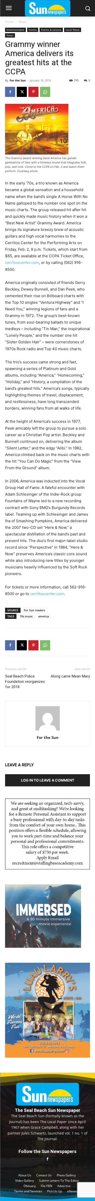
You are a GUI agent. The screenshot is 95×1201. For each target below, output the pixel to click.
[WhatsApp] (45, 92)
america (43, 616)
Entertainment (15, 29)
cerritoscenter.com (22, 262)
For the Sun (18, 80)
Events (33, 29)
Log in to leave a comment (47, 780)
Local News (73, 29)
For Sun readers (34, 610)
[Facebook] (10, 92)
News (22, 22)
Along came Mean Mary (70, 676)
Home (9, 22)
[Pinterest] (33, 92)
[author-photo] (47, 730)
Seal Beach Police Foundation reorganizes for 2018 (25, 681)
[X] (22, 92)
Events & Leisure (51, 29)
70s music (26, 616)
